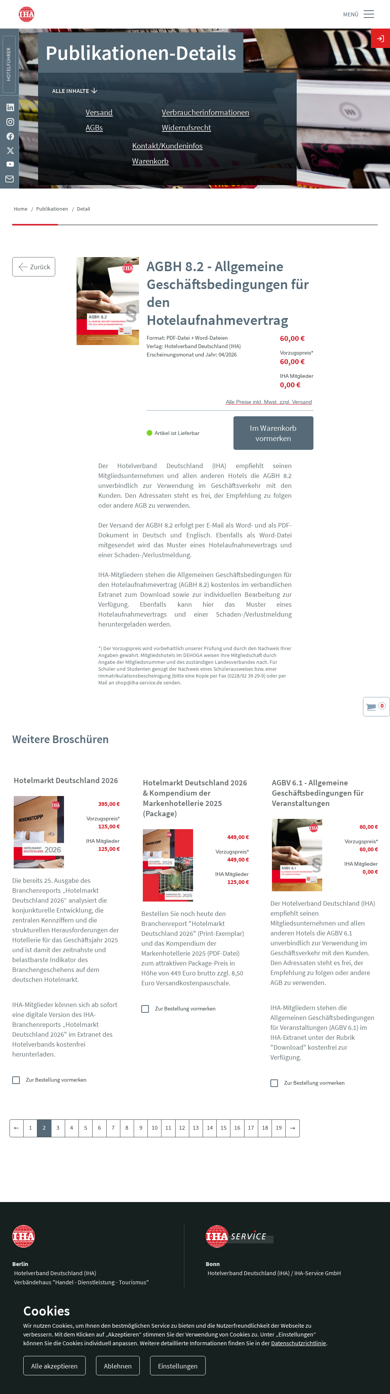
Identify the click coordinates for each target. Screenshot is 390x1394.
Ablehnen (118, 1366)
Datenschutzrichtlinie (298, 1343)
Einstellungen (178, 1366)
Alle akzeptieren (54, 1366)
